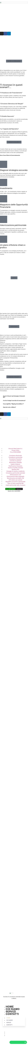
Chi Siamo (13, 1009)
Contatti (12, 1014)
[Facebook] (5, 33)
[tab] (14, 396)
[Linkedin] (9, 33)
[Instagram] (2, 33)
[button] (14, 61)
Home (10, 1006)
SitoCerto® (19, 489)
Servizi (11, 1011)
